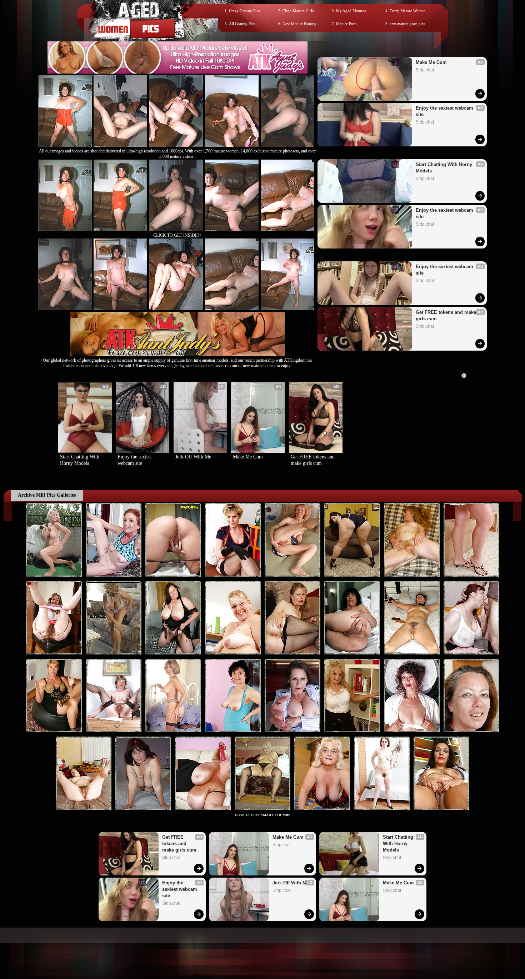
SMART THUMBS (275, 815)
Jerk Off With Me (193, 457)
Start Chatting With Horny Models (445, 168)
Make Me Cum (431, 62)
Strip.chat (425, 69)
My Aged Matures (351, 11)
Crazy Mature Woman (408, 11)
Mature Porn (346, 23)
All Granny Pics (242, 23)
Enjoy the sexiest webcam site (445, 111)
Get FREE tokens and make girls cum (447, 315)
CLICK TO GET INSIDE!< (177, 235)
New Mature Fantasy (299, 23)
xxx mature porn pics (407, 23)
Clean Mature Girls (298, 11)
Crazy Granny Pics (244, 11)
